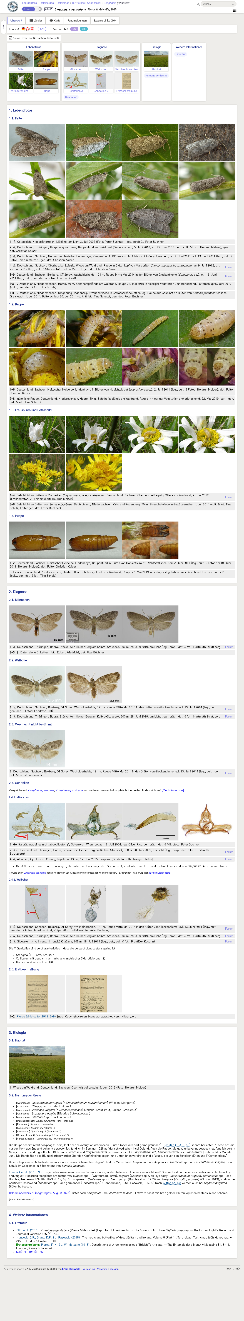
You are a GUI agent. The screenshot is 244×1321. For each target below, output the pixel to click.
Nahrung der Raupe (156, 75)
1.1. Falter (16, 118)
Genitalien (71, 97)
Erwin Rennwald (71, 1269)
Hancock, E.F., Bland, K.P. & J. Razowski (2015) (48, 1237)
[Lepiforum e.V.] (13, 7)
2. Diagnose (18, 592)
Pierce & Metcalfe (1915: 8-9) (36, 1016)
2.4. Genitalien (19, 782)
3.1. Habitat (17, 1040)
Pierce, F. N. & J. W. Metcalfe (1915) (65, 1244)
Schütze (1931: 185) (177, 1145)
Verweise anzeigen (108, 1269)
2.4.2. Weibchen (18, 879)
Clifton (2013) (172, 1183)
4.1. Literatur (18, 1223)
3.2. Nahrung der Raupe (25, 1095)
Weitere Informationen (189, 47)
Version (89, 1269)
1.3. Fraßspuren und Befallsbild (30, 410)
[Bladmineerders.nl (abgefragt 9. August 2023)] (40, 1193)
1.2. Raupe (16, 304)
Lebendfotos (33, 47)
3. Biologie (17, 1032)
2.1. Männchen (19, 599)
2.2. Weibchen (19, 660)
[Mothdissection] (172, 790)
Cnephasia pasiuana (41, 790)
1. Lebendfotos (21, 110)
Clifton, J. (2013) (27, 1230)
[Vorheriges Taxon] (24, 9)
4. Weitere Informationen (28, 1215)
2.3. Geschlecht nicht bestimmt (30, 724)
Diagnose (101, 47)
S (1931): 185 (29, 1251)
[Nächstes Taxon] (33, 9)
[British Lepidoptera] (160, 873)
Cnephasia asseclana (35, 873)
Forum (229, 267)
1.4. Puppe (16, 515)
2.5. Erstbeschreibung (24, 969)
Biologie (156, 47)
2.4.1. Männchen (19, 797)
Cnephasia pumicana (69, 790)
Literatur (181, 54)
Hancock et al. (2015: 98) (26, 1172)
